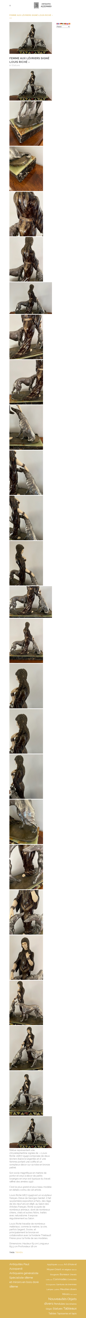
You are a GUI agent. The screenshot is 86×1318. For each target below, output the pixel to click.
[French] (59, 23)
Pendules (59, 1303)
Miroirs (66, 1294)
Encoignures (51, 1284)
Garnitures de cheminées (66, 1284)
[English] (57, 23)
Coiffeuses (49, 1279)
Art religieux (66, 1270)
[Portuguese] (65, 23)
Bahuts (74, 1270)
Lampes (49, 1289)
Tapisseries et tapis (67, 1313)
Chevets (73, 1275)
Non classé (73, 1294)
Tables (52, 1313)
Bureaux (64, 1274)
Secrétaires (71, 1304)
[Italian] (63, 23)
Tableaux (70, 1308)
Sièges (49, 1309)
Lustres (56, 1289)
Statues (16, 65)
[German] (61, 23)
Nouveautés (57, 1299)
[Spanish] (70, 23)
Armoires (60, 1264)
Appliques (52, 1264)
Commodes (60, 1279)
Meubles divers (68, 1289)
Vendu (19, 1252)
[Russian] (68, 23)
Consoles (72, 1279)
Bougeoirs (54, 1274)
